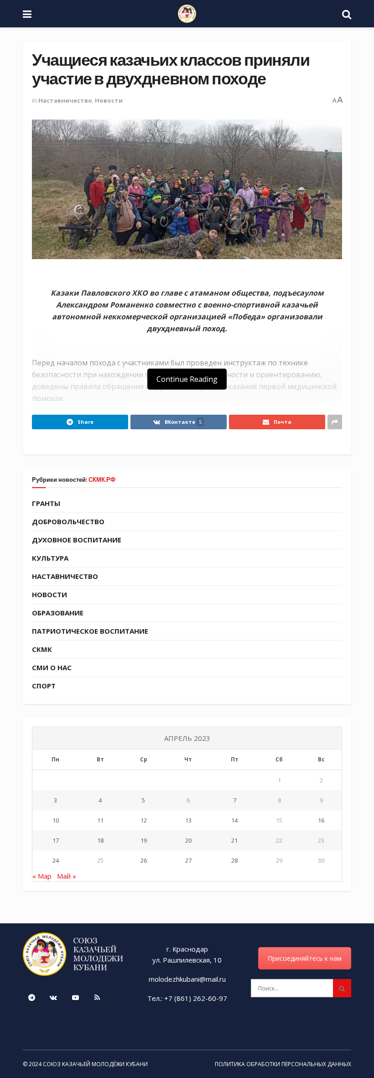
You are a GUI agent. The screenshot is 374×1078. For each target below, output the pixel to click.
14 (234, 820)
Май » (66, 875)
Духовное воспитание (76, 539)
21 (234, 840)
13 (188, 820)
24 (55, 860)
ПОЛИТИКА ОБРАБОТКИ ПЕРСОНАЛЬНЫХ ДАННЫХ (283, 1064)
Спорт (44, 685)
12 (143, 820)
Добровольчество (68, 521)
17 (55, 840)
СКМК (42, 649)
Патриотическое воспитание (90, 630)
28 (234, 860)
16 (321, 820)
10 (55, 820)
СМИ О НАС (52, 667)
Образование (57, 612)
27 (188, 860)
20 (188, 840)
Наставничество (65, 100)
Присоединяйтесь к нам (305, 958)
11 (100, 820)
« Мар (42, 875)
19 (143, 840)
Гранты (46, 503)
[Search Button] (342, 988)
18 (100, 840)
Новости (109, 100)
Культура (50, 557)
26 (143, 860)
